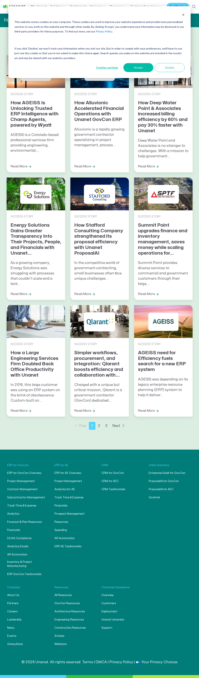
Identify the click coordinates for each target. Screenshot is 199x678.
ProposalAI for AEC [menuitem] (161, 489)
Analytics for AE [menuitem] (64, 489)
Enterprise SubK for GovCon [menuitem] (167, 473)
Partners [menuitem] (12, 603)
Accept (138, 67)
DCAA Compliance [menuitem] (19, 538)
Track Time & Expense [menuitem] (21, 505)
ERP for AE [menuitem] (61, 465)
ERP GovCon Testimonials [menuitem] (24, 574)
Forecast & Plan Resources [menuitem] (24, 522)
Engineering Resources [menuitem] (69, 619)
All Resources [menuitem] (63, 595)
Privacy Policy (104, 31)
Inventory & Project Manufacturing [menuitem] (19, 564)
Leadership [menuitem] (14, 619)
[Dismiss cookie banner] (183, 14)
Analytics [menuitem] (13, 514)
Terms (87, 662)
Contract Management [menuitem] (22, 489)
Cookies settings (107, 67)
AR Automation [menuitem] (17, 554)
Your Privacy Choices (159, 662)
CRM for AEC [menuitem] (110, 481)
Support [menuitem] (106, 628)
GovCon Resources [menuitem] (67, 603)
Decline (169, 67)
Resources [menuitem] (61, 522)
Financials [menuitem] (13, 530)
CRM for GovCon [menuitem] (112, 473)
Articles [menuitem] (59, 636)
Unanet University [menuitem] (112, 619)
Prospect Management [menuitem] (69, 514)
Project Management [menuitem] (21, 481)
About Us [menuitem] (13, 595)
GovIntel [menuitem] (154, 497)
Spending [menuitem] (60, 530)
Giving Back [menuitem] (15, 644)
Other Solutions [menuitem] (159, 465)
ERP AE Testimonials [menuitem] (67, 546)
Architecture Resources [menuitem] (69, 611)
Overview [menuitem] (107, 595)
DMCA (101, 662)
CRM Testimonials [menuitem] (113, 489)
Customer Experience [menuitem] (115, 587)
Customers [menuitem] (108, 603)
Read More (19, 166)
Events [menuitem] (11, 636)
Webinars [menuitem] (60, 644)
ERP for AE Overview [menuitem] (67, 473)
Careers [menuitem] (12, 611)
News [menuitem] (10, 628)
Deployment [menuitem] (109, 611)
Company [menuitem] (13, 587)
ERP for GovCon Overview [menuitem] (24, 473)
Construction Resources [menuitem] (70, 628)
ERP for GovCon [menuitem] (18, 465)
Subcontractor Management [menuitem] (26, 497)
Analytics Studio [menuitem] (18, 546)
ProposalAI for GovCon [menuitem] (164, 481)
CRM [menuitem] (104, 465)
